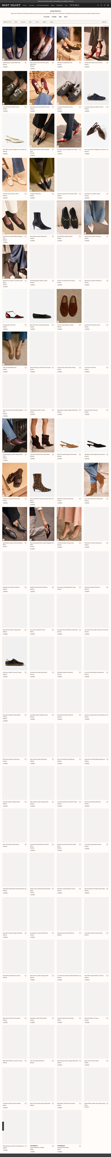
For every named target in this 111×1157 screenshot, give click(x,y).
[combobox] (105, 22)
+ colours (5, 66)
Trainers (54, 16)
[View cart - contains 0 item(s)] (108, 5)
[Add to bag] (4, 59)
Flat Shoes (46, 16)
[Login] (101, 5)
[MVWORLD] (74, 5)
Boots (65, 16)
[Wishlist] (104, 5)
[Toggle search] (98, 5)
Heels (60, 16)
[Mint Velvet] (11, 5)
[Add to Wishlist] (26, 63)
